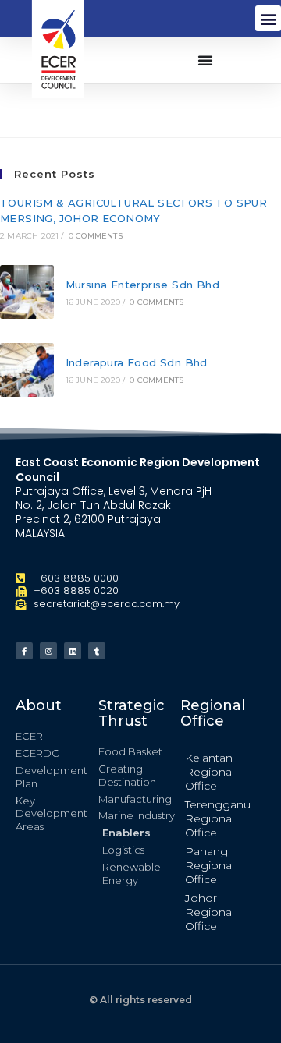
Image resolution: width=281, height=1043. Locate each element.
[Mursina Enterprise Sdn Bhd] (27, 292)
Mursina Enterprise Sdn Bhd (142, 284)
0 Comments (96, 236)
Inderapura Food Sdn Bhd (137, 362)
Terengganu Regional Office (218, 818)
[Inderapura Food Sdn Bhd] (27, 370)
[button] (268, 18)
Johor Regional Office (209, 912)
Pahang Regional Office (209, 865)
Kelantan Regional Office (209, 772)
